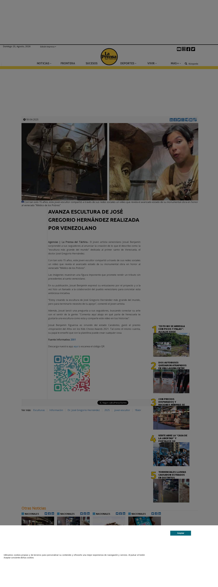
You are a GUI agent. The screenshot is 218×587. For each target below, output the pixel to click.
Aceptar (180, 533)
